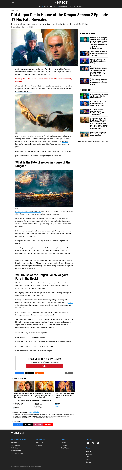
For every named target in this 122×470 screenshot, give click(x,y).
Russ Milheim (16, 27)
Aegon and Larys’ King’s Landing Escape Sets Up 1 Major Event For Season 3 (24, 395)
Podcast (63, 442)
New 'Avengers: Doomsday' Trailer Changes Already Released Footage (98, 134)
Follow (18, 424)
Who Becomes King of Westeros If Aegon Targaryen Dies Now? (38, 156)
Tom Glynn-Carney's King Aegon (57, 69)
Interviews (80, 6)
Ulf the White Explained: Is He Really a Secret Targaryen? (35, 346)
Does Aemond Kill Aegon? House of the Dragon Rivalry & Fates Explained (44, 395)
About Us (88, 451)
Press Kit (88, 456)
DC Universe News (17, 453)
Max (46, 333)
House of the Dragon (99, 141)
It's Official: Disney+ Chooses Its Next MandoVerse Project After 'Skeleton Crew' (98, 112)
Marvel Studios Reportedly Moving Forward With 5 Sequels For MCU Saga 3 (98, 103)
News (55, 6)
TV (51, 6)
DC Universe (63, 6)
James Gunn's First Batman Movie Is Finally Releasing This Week (98, 53)
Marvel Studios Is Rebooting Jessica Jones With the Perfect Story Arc (99, 96)
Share (20, 373)
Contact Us (89, 454)
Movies (46, 6)
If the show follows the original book (28, 211)
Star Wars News (16, 450)
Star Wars (72, 6)
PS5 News (39, 445)
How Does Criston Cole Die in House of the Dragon (33, 351)
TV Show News (15, 445)
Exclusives (64, 445)
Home (12, 11)
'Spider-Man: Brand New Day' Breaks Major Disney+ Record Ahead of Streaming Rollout (99, 81)
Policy (88, 459)
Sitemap (88, 462)
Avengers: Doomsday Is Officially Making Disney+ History (98, 61)
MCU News (14, 448)
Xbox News (39, 442)
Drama (57, 404)
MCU (40, 6)
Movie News (15, 442)
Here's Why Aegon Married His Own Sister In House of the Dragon (65, 395)
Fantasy (57, 406)
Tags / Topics (65, 448)
